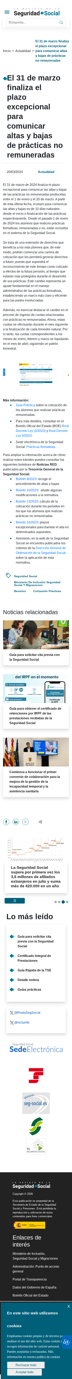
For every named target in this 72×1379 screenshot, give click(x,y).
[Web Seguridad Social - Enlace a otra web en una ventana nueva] (36, 1103)
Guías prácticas (29, 989)
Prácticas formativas (40, 447)
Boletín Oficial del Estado (30, 1295)
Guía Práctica (25, 405)
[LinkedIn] (16, 822)
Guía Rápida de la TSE (34, 970)
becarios (20, 591)
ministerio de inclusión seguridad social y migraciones (37, 584)
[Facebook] (6, 822)
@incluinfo (21, 1022)
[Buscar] (61, 22)
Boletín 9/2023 (26, 479)
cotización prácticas (47, 591)
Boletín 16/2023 (27, 522)
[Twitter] (25, 822)
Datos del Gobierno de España (34, 1287)
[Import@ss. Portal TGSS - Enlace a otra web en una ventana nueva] (36, 1075)
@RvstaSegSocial (27, 1012)
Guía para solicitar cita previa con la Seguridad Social (36, 941)
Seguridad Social (25, 576)
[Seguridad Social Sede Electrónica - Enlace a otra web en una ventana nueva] (36, 1047)
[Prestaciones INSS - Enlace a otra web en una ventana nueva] (36, 1126)
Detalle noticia (28, 980)
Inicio (7, 51)
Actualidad (23, 51)
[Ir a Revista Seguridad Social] (42, 12)
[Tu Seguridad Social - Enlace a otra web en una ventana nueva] (36, 1146)
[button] (38, 822)
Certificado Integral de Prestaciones (34, 958)
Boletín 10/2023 (27, 490)
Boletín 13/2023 (27, 501)
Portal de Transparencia (30, 1279)
